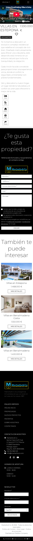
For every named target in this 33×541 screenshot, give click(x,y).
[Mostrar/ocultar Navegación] (28, 2)
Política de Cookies (8, 529)
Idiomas (7, 506)
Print (5, 117)
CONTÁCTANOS (10, 426)
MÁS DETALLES (16, 291)
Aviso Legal (20, 529)
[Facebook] (10, 457)
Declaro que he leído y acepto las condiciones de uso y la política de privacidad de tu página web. (14, 211)
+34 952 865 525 (12, 451)
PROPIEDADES (10, 411)
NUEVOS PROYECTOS (12, 415)
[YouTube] (18, 457)
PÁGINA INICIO (10, 408)
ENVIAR (16, 228)
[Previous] (2, 13)
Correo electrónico (12, 498)
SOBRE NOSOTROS (11, 422)
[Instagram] (14, 457)
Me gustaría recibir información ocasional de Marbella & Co (17, 216)
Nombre (8, 491)
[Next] (30, 13)
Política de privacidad (14, 221)
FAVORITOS (8, 419)
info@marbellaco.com (15, 453)
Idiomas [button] (5, 2)
